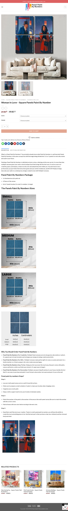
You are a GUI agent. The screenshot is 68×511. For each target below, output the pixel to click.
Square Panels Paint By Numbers (16, 99)
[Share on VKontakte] (17, 143)
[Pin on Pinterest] (14, 143)
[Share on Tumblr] (23, 143)
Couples (6, 140)
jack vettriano (11, 140)
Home (3, 99)
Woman (24, 140)
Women (28, 140)
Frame (3, 120)
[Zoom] (3, 77)
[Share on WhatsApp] (2, 143)
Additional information (17, 150)
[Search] (65, 7)
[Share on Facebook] (5, 143)
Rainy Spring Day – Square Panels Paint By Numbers (11, 490)
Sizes (3, 115)
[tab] (5, 150)
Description (5, 150)
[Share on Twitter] (8, 143)
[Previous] (4, 46)
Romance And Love (33, 99)
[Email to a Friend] (11, 143)
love (16, 140)
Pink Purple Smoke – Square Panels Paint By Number (33, 490)
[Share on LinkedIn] (20, 143)
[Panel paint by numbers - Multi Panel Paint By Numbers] (34, 7)
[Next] (63, 46)
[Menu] (2, 7)
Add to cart (34, 131)
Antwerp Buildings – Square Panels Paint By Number (55, 490)
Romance (19, 140)
